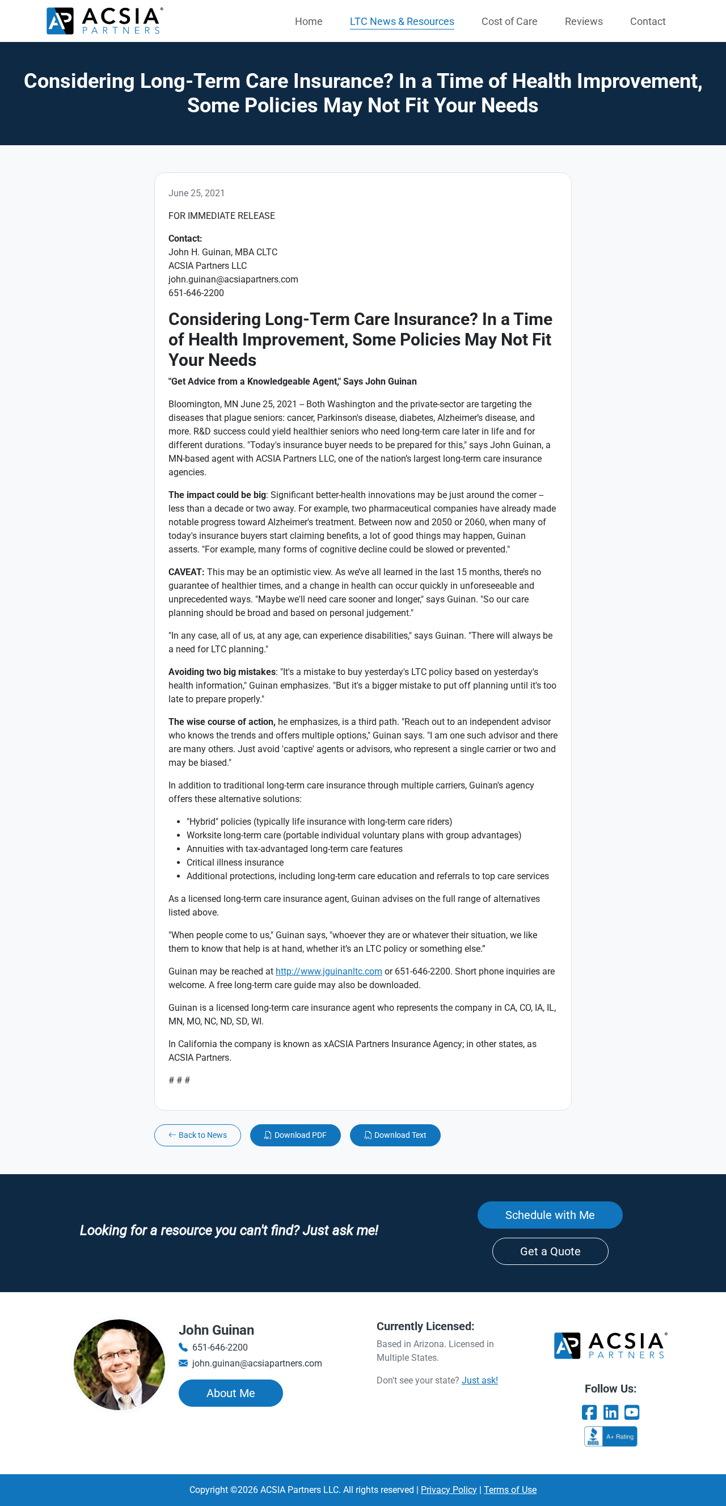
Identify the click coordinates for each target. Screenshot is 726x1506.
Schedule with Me (550, 1215)
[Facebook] (589, 1412)
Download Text (400, 1135)
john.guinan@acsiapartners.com (257, 1363)
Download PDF (301, 1135)
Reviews (584, 21)
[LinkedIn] (611, 1412)
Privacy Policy (449, 1489)
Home (309, 21)
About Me (230, 1393)
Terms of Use (510, 1489)
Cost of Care (510, 21)
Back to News (203, 1135)
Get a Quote (550, 1251)
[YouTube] (632, 1412)
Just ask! (480, 1380)
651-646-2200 (220, 1347)
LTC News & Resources (402, 21)
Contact (648, 21)
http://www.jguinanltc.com (329, 971)
